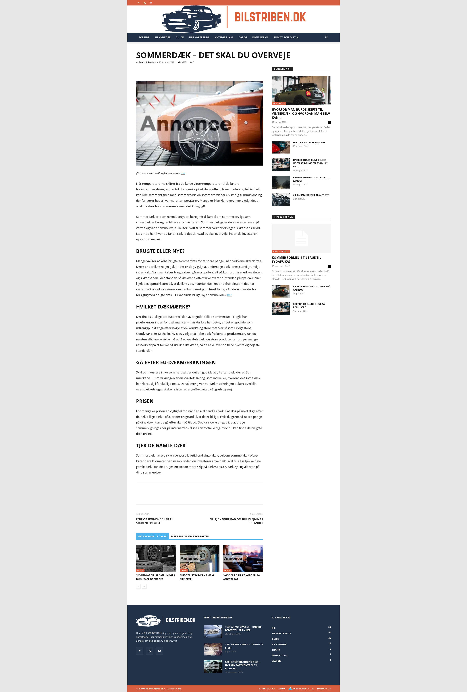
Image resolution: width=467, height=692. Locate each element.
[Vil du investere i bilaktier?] (281, 199)
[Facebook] (139, 2)
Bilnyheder (163, 37)
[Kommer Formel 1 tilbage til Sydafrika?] (301, 238)
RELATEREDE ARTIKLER (152, 536)
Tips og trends (199, 37)
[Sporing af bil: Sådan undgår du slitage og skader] (156, 558)
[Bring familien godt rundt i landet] (281, 182)
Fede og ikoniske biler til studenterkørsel (155, 521)
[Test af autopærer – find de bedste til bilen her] (213, 631)
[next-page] (144, 586)
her (183, 173)
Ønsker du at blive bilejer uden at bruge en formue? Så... (310, 163)
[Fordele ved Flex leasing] (281, 147)
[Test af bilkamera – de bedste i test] (213, 649)
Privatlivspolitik (286, 37)
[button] (326, 37)
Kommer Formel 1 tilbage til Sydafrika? (296, 259)
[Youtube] (151, 2)
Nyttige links (224, 37)
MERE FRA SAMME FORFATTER (190, 536)
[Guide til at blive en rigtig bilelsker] (199, 558)
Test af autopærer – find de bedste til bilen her (243, 628)
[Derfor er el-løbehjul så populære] (281, 308)
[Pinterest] (156, 70)
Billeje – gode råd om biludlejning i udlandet (236, 521)
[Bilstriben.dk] (233, 19)
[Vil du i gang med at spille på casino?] (281, 291)
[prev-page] (138, 586)
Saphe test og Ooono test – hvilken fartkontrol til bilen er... (242, 665)
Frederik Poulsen (147, 62)
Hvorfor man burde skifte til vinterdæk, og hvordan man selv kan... (301, 113)
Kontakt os (260, 37)
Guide (180, 37)
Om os (243, 37)
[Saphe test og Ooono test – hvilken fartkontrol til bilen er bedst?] (213, 666)
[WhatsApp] (165, 70)
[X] (145, 2)
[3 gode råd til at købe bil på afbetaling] (243, 558)
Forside (144, 37)
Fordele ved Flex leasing (309, 142)
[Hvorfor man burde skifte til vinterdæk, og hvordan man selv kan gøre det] (301, 90)
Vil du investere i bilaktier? (311, 195)
